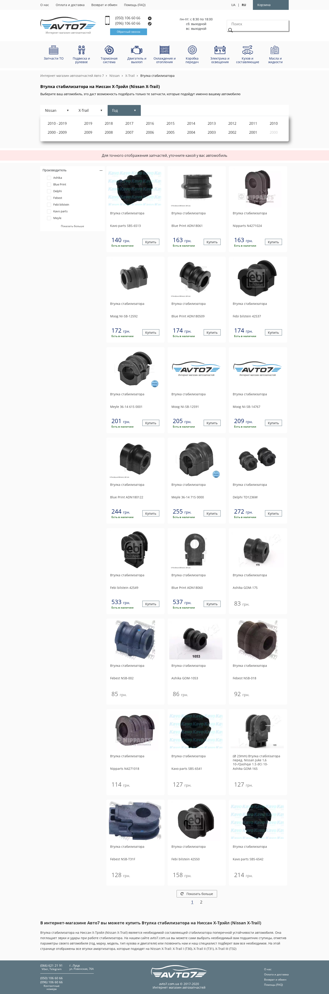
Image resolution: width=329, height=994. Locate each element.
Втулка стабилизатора (157, 75)
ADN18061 (187, 226)
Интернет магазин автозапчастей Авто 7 (72, 75)
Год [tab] (115, 110)
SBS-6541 (186, 768)
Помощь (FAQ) (134, 5)
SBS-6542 (248, 859)
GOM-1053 (184, 678)
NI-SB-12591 (185, 406)
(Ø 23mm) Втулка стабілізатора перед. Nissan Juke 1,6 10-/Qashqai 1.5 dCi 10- (256, 760)
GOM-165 (245, 768)
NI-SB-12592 (124, 316)
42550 (185, 859)
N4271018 (124, 768)
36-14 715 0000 (187, 497)
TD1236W (245, 497)
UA (233, 5)
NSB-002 (122, 678)
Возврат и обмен (104, 5)
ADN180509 (188, 316)
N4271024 (247, 226)
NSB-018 (244, 678)
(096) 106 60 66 (128, 23)
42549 (124, 587)
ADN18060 (187, 587)
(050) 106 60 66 (128, 18)
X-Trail (130, 75)
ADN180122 (126, 497)
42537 (247, 316)
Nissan (114, 75)
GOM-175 (245, 587)
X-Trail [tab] (84, 110)
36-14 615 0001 (126, 406)
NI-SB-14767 (246, 406)
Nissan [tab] (50, 110)
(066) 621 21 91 (51, 965)
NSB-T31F (122, 859)
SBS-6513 (125, 226)
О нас (44, 5)
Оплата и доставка (70, 5)
